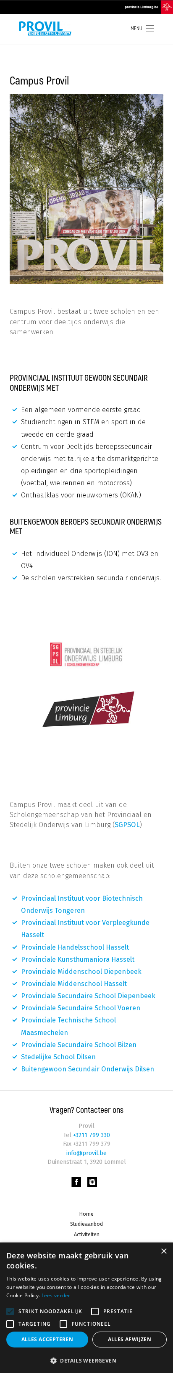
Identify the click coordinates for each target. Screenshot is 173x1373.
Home (86, 1214)
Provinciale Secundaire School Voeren (80, 1008)
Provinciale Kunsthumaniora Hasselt (77, 959)
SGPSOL (127, 825)
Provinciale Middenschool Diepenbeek (81, 972)
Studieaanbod (86, 1224)
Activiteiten (87, 1234)
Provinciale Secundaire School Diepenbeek (88, 996)
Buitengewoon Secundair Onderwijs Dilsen (87, 1069)
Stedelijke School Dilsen (58, 1057)
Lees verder (56, 1295)
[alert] (86, 1307)
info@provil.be (86, 1153)
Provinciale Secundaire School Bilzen (78, 1045)
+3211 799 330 (90, 1135)
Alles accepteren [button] (47, 1339)
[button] (86, 1359)
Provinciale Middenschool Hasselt (74, 984)
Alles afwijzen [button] (130, 1339)
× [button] (163, 1251)
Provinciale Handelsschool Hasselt (75, 947)
